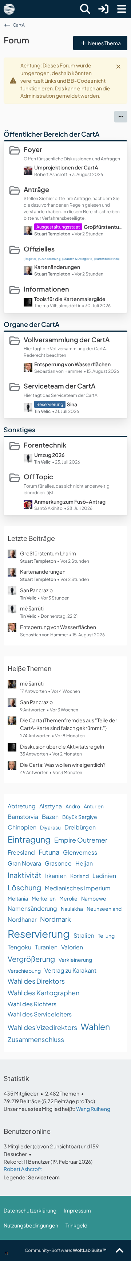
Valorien (72, 947)
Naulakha (72, 908)
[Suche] (85, 9)
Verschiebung (24, 970)
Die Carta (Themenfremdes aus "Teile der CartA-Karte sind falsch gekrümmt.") (68, 724)
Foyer (33, 149)
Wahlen (95, 1026)
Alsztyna (50, 806)
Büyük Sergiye (79, 816)
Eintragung (29, 839)
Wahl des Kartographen (43, 992)
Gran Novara (24, 863)
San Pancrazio (36, 590)
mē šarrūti (32, 608)
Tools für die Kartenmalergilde (70, 299)
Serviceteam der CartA (59, 386)
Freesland (21, 852)
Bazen (50, 816)
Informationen (46, 289)
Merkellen (44, 898)
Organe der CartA (31, 324)
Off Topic (38, 476)
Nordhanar (22, 919)
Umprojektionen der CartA (66, 167)
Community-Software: (66, 1250)
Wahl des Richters (32, 1004)
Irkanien (56, 875)
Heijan (84, 863)
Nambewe (93, 898)
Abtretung (22, 806)
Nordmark (55, 919)
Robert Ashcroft (23, 1169)
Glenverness (80, 852)
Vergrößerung (31, 958)
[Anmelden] (103, 9)
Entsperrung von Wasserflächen (72, 364)
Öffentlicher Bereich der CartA (51, 134)
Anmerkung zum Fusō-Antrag (70, 501)
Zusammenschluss (36, 1039)
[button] (120, 116)
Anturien (94, 806)
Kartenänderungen (57, 266)
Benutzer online (27, 1131)
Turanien (46, 947)
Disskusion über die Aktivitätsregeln (62, 746)
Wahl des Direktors (36, 981)
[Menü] (121, 9)
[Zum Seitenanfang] (119, 1250)
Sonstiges (19, 429)
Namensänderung (32, 908)
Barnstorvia (23, 816)
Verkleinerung (75, 959)
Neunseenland (104, 908)
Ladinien (104, 875)
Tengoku (19, 947)
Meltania (18, 898)
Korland (79, 875)
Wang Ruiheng (93, 1108)
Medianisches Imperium (78, 888)
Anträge (36, 189)
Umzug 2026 (49, 455)
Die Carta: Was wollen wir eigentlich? (63, 764)
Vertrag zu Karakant (70, 970)
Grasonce (58, 863)
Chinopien (22, 827)
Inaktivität (24, 874)
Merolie (68, 898)
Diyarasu (50, 827)
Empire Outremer (80, 840)
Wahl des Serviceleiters (40, 1014)
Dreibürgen (80, 827)
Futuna (49, 852)
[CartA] (9, 9)
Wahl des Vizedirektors (42, 1027)
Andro (73, 806)
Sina (72, 404)
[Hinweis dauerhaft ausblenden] (119, 66)
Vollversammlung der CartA (67, 339)
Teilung (106, 935)
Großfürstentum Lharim (104, 226)
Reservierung (39, 933)
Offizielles (39, 249)
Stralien (84, 935)
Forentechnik (45, 445)
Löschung (24, 887)
